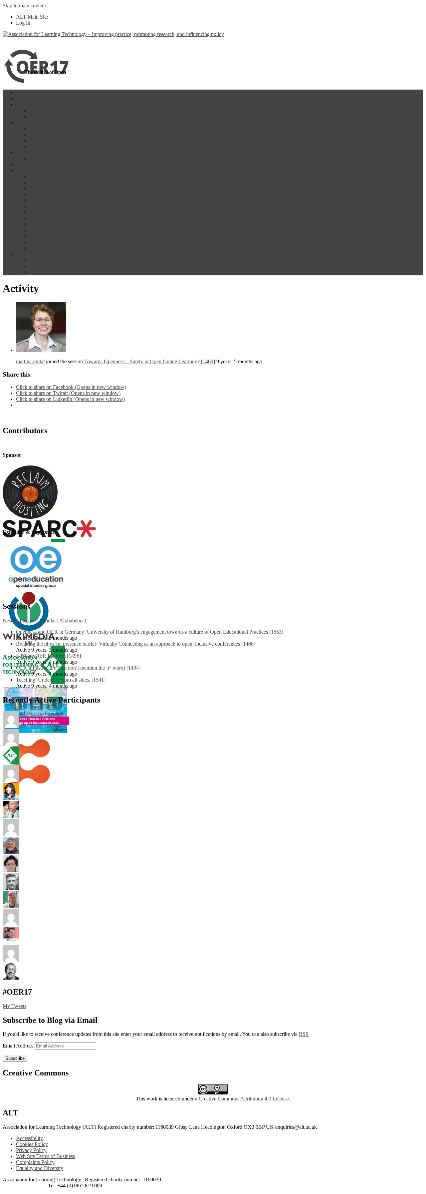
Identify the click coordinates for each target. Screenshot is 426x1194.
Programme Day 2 (48, 116)
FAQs (35, 272)
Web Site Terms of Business (45, 1156)
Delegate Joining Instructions (59, 260)
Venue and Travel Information (60, 236)
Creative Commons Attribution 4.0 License (244, 1098)
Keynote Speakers (48, 182)
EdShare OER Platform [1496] (48, 656)
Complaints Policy (35, 1162)
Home (22, 92)
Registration (42, 242)
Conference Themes (50, 176)
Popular (48, 620)
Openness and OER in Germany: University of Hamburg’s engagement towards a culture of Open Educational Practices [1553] (149, 632)
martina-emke (30, 361)
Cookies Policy (32, 1144)
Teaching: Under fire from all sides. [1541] (61, 680)
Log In (23, 23)
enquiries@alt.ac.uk (23, 1185)
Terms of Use (43, 248)
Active (29, 620)
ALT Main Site (32, 17)
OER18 (24, 98)
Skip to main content (24, 5)
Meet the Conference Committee (63, 200)
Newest (11, 620)
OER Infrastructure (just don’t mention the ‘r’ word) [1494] (78, 668)
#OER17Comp (45, 146)
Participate (27, 122)
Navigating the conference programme (69, 266)
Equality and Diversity (39, 1168)
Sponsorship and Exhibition (58, 212)
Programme (28, 104)
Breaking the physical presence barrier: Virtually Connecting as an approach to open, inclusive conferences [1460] (135, 644)
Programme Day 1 (48, 110)
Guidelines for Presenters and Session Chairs (76, 224)
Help (21, 254)
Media (36, 158)
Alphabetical (72, 620)
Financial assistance (50, 218)
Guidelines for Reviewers (56, 230)
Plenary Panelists (47, 188)
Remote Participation (51, 140)
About (22, 170)
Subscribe (15, 1058)
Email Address (19, 1045)
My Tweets (14, 1006)
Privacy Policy (31, 1150)
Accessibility (29, 1138)
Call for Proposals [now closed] (62, 206)
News (22, 152)
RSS (304, 1034)
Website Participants (50, 128)
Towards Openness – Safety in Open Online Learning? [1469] (149, 361)
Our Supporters (32, 164)
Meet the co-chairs (48, 194)
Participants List (46, 134)
